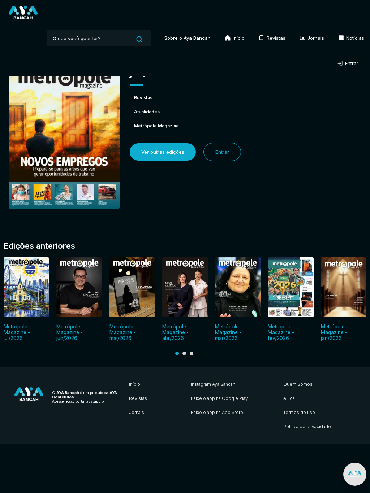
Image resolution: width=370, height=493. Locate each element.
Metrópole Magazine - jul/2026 (17, 332)
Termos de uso (299, 412)
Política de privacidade (307, 426)
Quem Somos (298, 384)
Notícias (354, 38)
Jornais (315, 38)
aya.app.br (95, 401)
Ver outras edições (162, 152)
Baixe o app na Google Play (219, 398)
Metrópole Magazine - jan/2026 (334, 332)
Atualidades (147, 111)
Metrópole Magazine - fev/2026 (281, 332)
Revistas (275, 38)
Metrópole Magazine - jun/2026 (69, 332)
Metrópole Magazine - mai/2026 (122, 332)
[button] (177, 353)
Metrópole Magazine (156, 125)
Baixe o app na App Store (217, 412)
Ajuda (289, 398)
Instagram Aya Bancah (213, 384)
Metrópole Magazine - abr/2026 (175, 332)
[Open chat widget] (354, 474)
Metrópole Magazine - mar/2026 (228, 332)
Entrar (351, 63)
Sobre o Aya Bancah (187, 38)
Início (238, 38)
